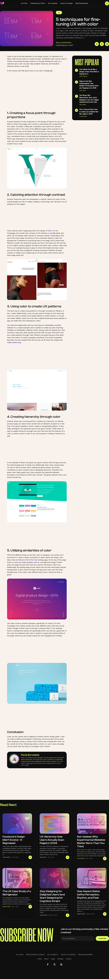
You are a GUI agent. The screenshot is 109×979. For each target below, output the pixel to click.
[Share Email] (107, 44)
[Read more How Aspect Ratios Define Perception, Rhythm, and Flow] (105, 914)
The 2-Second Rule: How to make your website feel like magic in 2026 (88, 111)
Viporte (51, 122)
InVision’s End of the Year (27, 560)
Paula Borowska (30, 754)
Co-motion (49, 623)
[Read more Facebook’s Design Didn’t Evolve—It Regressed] (30, 857)
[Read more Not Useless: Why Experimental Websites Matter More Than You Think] (105, 858)
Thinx (49, 231)
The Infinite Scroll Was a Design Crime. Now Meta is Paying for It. (89, 71)
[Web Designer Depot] (2, 3)
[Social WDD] (47, 964)
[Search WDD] (107, 3)
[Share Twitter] (102, 44)
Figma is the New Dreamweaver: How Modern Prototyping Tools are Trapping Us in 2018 (88, 84)
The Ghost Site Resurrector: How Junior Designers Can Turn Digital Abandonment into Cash (89, 98)
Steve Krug (16, 342)
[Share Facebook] (97, 44)
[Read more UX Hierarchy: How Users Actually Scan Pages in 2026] (67, 857)
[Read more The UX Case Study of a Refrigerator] (30, 906)
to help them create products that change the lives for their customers (42, 760)
